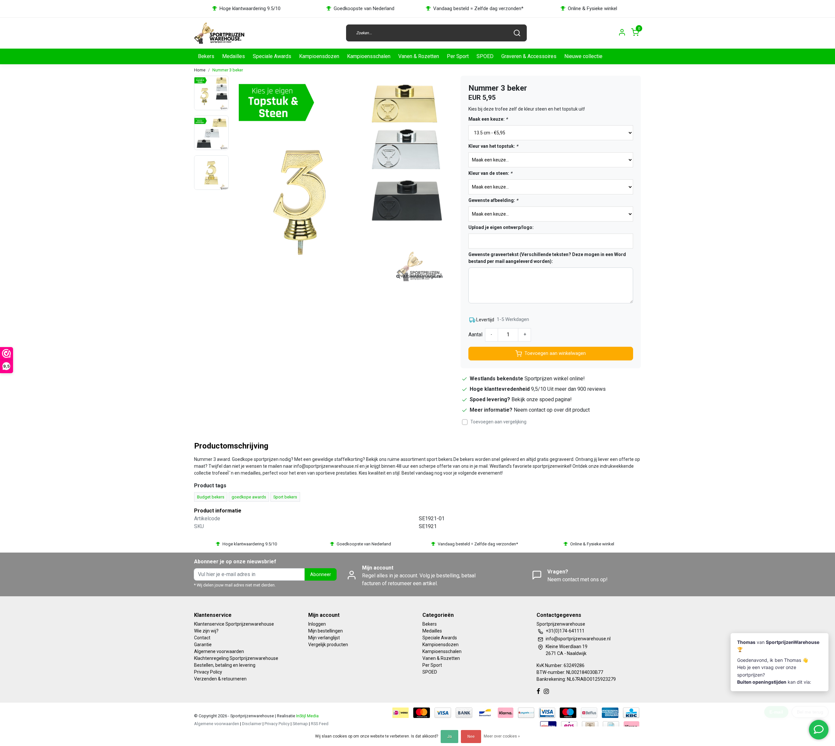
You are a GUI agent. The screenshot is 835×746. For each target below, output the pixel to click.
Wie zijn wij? (206, 630)
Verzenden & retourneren (220, 678)
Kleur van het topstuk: (493, 146)
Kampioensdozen (319, 56)
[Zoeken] (517, 33)
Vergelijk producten (328, 644)
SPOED (485, 56)
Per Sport (458, 56)
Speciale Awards (272, 56)
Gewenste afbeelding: (493, 200)
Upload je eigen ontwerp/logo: (501, 227)
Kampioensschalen (368, 56)
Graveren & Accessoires (528, 56)
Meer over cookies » (502, 736)
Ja (449, 736)
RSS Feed (319, 723)
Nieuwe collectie (583, 56)
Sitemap (300, 723)
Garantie (203, 644)
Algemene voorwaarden (219, 651)
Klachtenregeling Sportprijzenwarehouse (236, 658)
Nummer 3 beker (227, 70)
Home (199, 70)
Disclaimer (252, 723)
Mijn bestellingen (325, 630)
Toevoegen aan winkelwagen (555, 353)
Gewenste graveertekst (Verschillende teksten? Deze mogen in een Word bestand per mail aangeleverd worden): (547, 258)
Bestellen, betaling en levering (224, 665)
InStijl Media (307, 715)
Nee (471, 736)
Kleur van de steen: (490, 173)
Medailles (233, 56)
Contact (202, 637)
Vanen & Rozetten (418, 56)
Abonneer (320, 574)
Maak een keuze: (488, 119)
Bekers (206, 56)
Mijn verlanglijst (324, 637)
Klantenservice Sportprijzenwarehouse (234, 624)
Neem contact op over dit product (552, 410)
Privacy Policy (208, 672)
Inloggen (317, 624)
